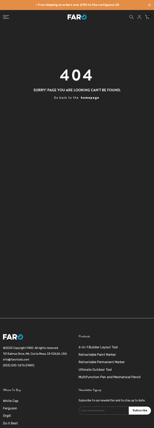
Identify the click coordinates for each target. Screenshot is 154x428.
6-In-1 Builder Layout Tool (98, 347)
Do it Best (10, 423)
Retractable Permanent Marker (102, 362)
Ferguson (10, 408)
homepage (90, 97)
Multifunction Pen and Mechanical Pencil (110, 377)
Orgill (7, 416)
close (4, 4)
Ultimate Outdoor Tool (95, 370)
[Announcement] (77, 5)
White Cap (10, 401)
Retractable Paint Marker (97, 355)
